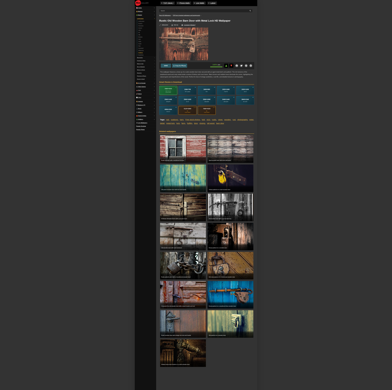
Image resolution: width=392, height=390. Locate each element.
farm (183, 123)
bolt (203, 120)
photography (242, 120)
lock (178, 123)
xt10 (208, 120)
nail (167, 120)
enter (251, 120)
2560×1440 (168, 99)
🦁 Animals (139, 101)
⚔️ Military (139, 112)
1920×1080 (226, 89)
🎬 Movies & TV (140, 105)
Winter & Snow (141, 69)
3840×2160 (245, 99)
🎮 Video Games (141, 86)
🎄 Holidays (139, 119)
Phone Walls (184, 3)
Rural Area (140, 54)
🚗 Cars (138, 90)
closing (202, 123)
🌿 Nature (139, 15)
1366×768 (187, 89)
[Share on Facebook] (237, 66)
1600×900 (206, 89)
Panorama (140, 25)
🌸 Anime (139, 8)
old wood (210, 123)
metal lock (170, 123)
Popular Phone (140, 129)
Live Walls (200, 3)
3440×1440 (226, 99)
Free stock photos (192, 120)
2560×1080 (206, 99)
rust (234, 120)
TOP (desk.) (168, 3)
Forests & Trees (141, 60)
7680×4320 (168, 88)
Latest (212, 3)
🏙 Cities (138, 97)
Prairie (139, 43)
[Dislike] (231, 66)
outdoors (174, 120)
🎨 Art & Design (140, 83)
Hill (139, 32)
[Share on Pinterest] (246, 66)
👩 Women (139, 11)
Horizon (140, 27)
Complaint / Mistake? (189, 25)
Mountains (140, 57)
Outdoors (140, 52)
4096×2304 (168, 109)
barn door (220, 123)
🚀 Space (139, 94)
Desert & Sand (141, 79)
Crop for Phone (180, 65)
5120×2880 (187, 108)
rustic (214, 120)
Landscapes (140, 18)
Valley (139, 30)
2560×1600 (187, 99)
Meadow (140, 36)
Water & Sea (140, 63)
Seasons (139, 73)
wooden (227, 120)
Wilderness (141, 50)
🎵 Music (138, 108)
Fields (139, 41)
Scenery (140, 23)
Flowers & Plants (141, 76)
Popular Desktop (141, 126)
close (220, 120)
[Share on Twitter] (241, 66)
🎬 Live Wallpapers (141, 123)
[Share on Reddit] (251, 66)
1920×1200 (245, 89)
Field (139, 39)
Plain (139, 45)
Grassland (140, 48)
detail (162, 123)
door (196, 123)
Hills (139, 34)
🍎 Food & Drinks (141, 116)
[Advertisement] (233, 42)
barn (182, 120)
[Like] (226, 66)
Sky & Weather (141, 66)
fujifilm (189, 123)
